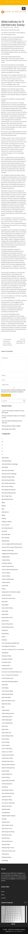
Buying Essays (5, 541)
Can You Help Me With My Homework (12, 544)
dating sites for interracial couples (11, 592)
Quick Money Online (7, 758)
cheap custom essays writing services (12, 547)
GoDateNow (5, 652)
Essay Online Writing (7, 608)
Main (3, 707)
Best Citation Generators (8, 483)
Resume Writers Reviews (8, 764)
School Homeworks (7, 784)
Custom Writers (6, 576)
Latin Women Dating (7, 691)
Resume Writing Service (8, 768)
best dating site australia (8, 489)
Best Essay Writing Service (9, 493)
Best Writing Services (7, 499)
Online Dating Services (8, 713)
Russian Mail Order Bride (8, 780)
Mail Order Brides (6, 697)
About (12, 1)
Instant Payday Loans (7, 678)
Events (3, 637)
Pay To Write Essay (7, 748)
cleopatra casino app (7, 550)
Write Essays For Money (8, 831)
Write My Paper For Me (8, 847)
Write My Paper (6, 844)
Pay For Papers (6, 745)
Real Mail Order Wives (7, 761)
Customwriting (6, 582)
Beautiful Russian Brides (8, 480)
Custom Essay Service (8, 566)
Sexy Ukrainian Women (8, 793)
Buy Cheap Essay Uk (7, 528)
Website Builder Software (8, 816)
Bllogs (3, 502)
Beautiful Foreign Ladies (8, 477)
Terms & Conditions (17, 931)
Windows (4, 819)
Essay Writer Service (7, 617)
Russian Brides (5, 771)
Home (7, 1)
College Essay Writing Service (10, 553)
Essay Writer (5, 614)
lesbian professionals (7, 694)
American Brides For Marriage (10, 464)
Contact (18, 1)
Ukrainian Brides (6, 809)
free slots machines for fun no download (13, 649)
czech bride (5, 585)
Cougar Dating (6, 560)
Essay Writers (5, 621)
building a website (7, 521)
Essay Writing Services (8, 627)
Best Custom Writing (7, 486)
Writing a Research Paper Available (11, 426)
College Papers (6, 557)
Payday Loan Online (7, 752)
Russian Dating (6, 777)
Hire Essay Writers (6, 656)
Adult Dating (5, 458)
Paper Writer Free (6, 732)
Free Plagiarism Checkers (8, 646)
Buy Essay (4, 531)
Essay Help (4, 601)
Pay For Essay (5, 739)
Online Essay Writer (7, 716)
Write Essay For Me (7, 828)
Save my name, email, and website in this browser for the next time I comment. (13, 391)
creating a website (7, 563)
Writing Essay (5, 854)
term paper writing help (8, 803)
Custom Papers (6, 573)
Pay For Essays (5, 742)
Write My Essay (6, 838)
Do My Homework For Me (8, 598)
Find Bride (4, 640)
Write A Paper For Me (7, 825)
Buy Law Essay (5, 537)
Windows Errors (6, 822)
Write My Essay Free (7, 841)
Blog (3, 509)
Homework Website (7, 659)
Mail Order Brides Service (8, 700)
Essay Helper (5, 605)
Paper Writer (5, 729)
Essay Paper (5, 611)
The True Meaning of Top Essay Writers (20, 341)
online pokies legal (7, 720)
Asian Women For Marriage (9, 473)
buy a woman (5, 525)
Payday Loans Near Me (8, 755)
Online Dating (5, 710)
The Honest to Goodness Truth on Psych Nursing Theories (7, 342)
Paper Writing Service (7, 736)
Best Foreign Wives (7, 496)
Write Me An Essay (7, 835)
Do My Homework (6, 595)
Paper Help (5, 726)
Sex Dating (5, 787)
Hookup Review (6, 665)
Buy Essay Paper (6, 534)
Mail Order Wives (6, 704)
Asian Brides (5, 467)
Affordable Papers (7, 461)
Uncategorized (6, 812)
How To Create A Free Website (10, 675)
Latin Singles (5, 688)
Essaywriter (5, 630)
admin (17, 27)
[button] (26, 902)
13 (2, 442)
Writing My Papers (6, 857)
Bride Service (5, 512)
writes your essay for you (8, 851)
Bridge (3, 515)
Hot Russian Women (7, 668)
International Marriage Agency (10, 681)
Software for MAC (6, 796)
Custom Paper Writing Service (10, 569)
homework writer (6, 662)
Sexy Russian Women (7, 790)
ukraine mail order (7, 806)
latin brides (5, 684)
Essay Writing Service (7, 624)
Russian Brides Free (7, 774)
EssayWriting (5, 633)
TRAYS (13, 924)
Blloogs (4, 505)
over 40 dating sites (7, 723)
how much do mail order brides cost (11, 672)
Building (4, 518)
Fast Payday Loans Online (9, 429)
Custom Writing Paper (8, 579)
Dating (3, 589)
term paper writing (7, 800)
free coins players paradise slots (10, 643)
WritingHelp (5, 860)
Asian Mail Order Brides (8, 470)
